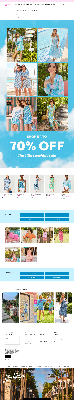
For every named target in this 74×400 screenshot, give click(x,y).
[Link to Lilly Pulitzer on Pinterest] (12, 360)
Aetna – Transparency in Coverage (47, 366)
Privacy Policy (15, 345)
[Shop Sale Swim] (12, 254)
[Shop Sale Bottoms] (45, 235)
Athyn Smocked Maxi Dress (36, 194)
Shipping (26, 337)
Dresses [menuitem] (34, 4)
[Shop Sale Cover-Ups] (29, 254)
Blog (55, 341)
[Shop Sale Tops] (29, 235)
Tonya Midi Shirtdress (50, 194)
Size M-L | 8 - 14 (31, 219)
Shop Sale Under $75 (31, 277)
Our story (56, 334)
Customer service (28, 343)
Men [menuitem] (51, 4)
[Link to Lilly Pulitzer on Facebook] (7, 360)
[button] (72, 1)
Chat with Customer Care (30, 334)
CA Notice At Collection (38, 366)
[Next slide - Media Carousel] (73, 306)
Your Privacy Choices (57, 366)
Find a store (42, 334)
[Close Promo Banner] (1, 1)
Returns (26, 339)
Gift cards (41, 339)
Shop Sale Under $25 (31, 273)
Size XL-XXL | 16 (57, 219)
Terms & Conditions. (8, 346)
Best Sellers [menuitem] (23, 4)
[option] (7, 184)
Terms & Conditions (15, 366)
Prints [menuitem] (54, 4)
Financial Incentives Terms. (9, 353)
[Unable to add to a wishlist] (13, 176)
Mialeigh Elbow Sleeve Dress (7, 194)
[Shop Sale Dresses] (12, 235)
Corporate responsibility (58, 339)
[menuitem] (60, 4)
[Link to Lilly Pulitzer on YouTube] (10, 360)
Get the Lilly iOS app (43, 341)
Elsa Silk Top (63, 194)
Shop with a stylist (43, 336)
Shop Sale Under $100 (57, 277)
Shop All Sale (17, 17)
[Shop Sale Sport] (61, 235)
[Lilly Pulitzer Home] (8, 4)
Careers (55, 336)
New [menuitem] (19, 4)
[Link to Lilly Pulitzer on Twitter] (9, 360)
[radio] (2, 197)
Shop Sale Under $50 (57, 273)
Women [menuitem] (27, 4)
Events (55, 337)
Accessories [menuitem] (42, 4)
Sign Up (8, 356)
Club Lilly (41, 337)
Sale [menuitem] (16, 4)
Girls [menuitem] (31, 4)
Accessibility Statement (23, 366)
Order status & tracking (29, 336)
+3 (66, 198)
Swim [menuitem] (38, 4)
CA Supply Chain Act (66, 366)
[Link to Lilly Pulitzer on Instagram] (5, 360)
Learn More (45, 1)
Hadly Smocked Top (20, 194)
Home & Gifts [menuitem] (47, 4)
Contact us (27, 341)
